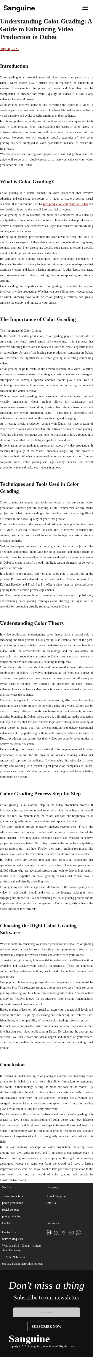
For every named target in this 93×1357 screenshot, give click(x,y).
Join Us (51, 1203)
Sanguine (19, 8)
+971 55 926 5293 (13, 1257)
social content (10, 1209)
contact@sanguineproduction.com (22, 1263)
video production (12, 1196)
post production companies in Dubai (65, 204)
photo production (12, 1203)
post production (11, 1216)
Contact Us (9, 1232)
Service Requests (12, 1239)
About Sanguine (56, 1196)
